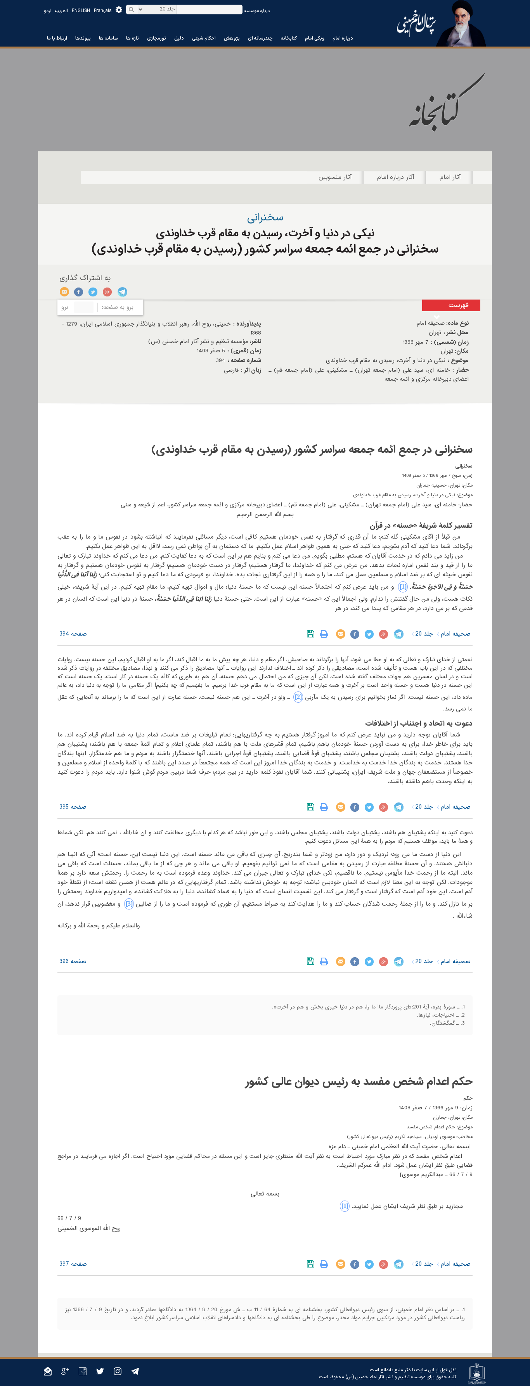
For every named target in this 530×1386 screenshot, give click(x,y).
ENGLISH (81, 10)
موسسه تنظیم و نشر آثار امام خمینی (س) (385, 1377)
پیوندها (83, 38)
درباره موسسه (257, 10)
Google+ (107, 292)
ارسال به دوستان (64, 292)
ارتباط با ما (57, 38)
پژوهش (232, 38)
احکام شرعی (204, 38)
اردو (47, 10)
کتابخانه (289, 38)
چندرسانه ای (260, 38)
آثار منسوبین (335, 177)
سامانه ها (108, 38)
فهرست (459, 305)
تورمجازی (156, 38)
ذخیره (312, 634)
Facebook (79, 292)
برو (64, 307)
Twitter (93, 292)
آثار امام (450, 177)
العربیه (61, 10)
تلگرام (122, 292)
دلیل (179, 38)
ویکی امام (314, 38)
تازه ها (132, 38)
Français (103, 10)
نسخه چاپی (326, 634)
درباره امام (343, 38)
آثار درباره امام (395, 177)
